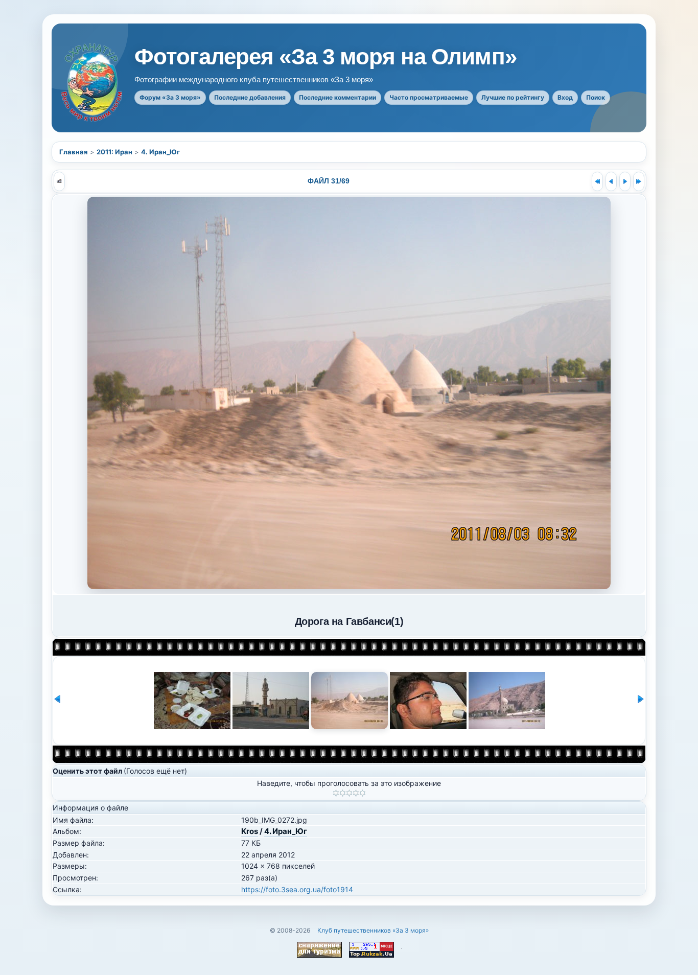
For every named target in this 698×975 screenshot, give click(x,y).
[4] (356, 793)
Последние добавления (250, 97)
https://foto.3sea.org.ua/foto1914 (297, 889)
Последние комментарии (337, 97)
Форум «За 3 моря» (170, 97)
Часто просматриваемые (428, 97)
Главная (73, 152)
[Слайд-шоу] (59, 181)
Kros (249, 831)
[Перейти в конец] (638, 181)
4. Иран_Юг (160, 152)
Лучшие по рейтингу (512, 97)
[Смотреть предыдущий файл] (611, 181)
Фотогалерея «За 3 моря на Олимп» (325, 56)
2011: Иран (114, 152)
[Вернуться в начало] (597, 181)
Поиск (595, 97)
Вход (565, 97)
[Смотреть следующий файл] (625, 181)
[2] (342, 793)
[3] (349, 793)
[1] (336, 793)
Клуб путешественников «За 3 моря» (373, 930)
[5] (362, 793)
